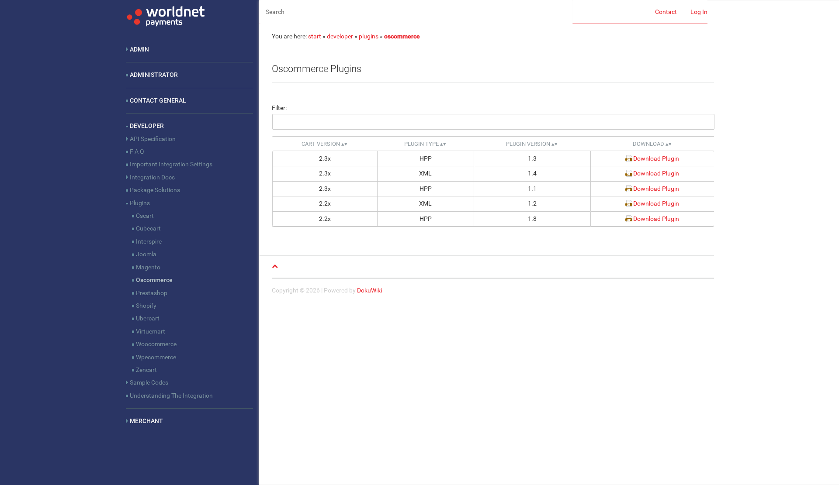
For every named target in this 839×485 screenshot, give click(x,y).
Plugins (140, 203)
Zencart (146, 369)
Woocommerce (156, 344)
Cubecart (148, 228)
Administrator (154, 74)
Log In (698, 11)
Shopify (146, 305)
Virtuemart (150, 331)
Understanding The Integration (171, 395)
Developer (147, 125)
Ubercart (147, 318)
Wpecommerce (156, 357)
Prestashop (151, 292)
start (314, 36)
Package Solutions (155, 189)
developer (340, 36)
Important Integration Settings (171, 164)
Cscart (145, 215)
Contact (666, 11)
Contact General (158, 100)
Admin (139, 49)
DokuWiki (369, 290)
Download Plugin (656, 158)
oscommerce (402, 36)
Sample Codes (149, 382)
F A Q (137, 151)
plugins (368, 36)
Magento (148, 267)
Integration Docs (152, 177)
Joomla (146, 254)
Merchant (146, 420)
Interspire (149, 241)
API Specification (153, 138)
